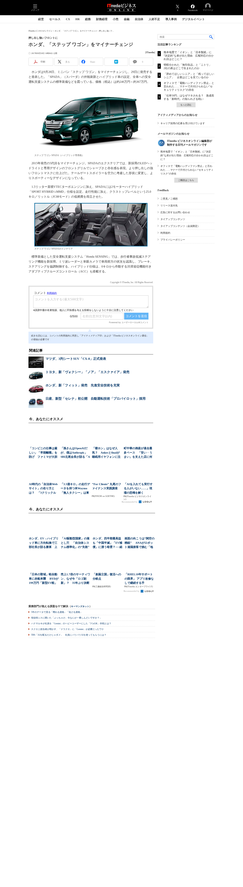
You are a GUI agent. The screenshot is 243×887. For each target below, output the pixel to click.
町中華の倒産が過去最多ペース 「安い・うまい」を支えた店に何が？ (138, 453)
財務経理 (101, 19)
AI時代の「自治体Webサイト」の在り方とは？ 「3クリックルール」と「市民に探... (43, 489)
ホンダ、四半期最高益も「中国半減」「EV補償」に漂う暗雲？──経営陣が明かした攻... (107, 543)
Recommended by (130, 502)
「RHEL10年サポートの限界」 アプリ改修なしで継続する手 (139, 578)
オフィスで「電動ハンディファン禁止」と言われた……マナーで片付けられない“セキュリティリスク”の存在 (189, 86)
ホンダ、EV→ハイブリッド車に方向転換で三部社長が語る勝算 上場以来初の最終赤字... (43, 543)
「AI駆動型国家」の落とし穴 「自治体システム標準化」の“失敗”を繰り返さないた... (75, 543)
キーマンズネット (80, 606)
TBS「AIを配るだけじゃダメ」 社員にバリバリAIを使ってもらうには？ (68, 635)
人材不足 (154, 19)
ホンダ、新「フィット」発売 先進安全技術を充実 (83, 385)
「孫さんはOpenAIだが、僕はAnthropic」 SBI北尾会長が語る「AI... (75, 453)
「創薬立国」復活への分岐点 (107, 576)
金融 (126, 19)
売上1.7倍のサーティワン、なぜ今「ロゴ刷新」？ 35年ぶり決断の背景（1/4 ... (75, 579)
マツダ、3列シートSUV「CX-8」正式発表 (76, 359)
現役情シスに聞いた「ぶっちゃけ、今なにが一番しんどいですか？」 (66, 617)
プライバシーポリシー (172, 239)
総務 (88, 19)
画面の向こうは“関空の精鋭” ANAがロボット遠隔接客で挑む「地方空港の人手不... (140, 543)
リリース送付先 (169, 205)
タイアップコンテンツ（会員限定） (180, 226)
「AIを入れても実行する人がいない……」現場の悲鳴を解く (138, 488)
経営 (41, 19)
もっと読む (186, 104)
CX (68, 19)
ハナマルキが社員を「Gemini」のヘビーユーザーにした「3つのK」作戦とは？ (71, 623)
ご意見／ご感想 (169, 198)
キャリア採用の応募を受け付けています (182, 123)
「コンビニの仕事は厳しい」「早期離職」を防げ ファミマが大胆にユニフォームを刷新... (43, 453)
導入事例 (171, 19)
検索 (211, 36)
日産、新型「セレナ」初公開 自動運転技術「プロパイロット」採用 (96, 398)
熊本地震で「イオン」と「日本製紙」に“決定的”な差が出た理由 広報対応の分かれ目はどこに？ (189, 56)
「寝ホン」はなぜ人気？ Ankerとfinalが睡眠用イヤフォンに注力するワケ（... (106, 453)
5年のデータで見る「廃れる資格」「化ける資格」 (56, 612)
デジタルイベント (193, 19)
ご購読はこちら (186, 180)
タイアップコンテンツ (172, 219)
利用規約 (165, 232)
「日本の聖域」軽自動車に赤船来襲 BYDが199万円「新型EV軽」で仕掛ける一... (43, 579)
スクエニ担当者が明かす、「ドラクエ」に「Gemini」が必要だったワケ (67, 629)
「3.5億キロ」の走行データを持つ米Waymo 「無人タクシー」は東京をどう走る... (75, 489)
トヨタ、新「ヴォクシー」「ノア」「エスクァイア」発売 (87, 372)
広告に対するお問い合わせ (175, 212)
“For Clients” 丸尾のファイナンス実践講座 (106, 486)
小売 (115, 19)
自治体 (139, 19)
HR (77, 19)
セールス (55, 19)
